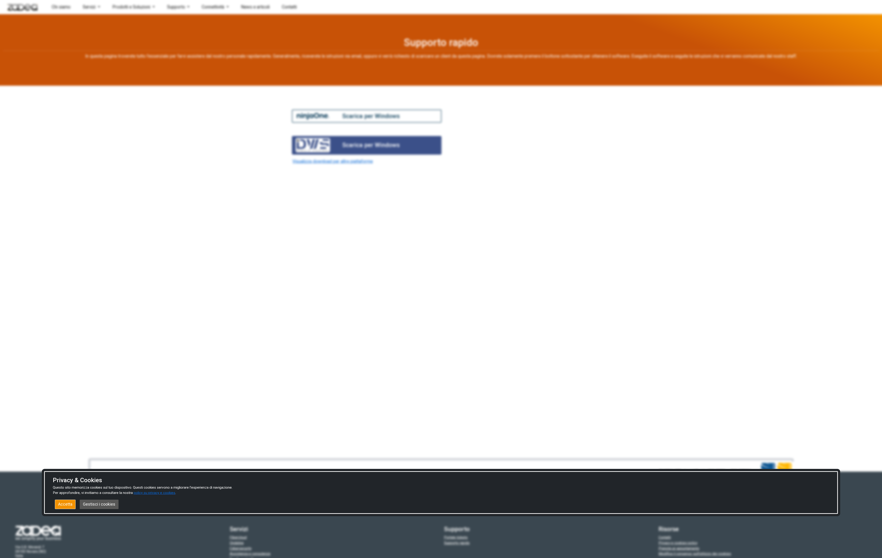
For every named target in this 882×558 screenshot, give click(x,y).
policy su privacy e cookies (154, 493)
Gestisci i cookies (99, 504)
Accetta (65, 504)
